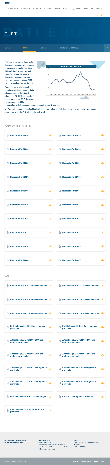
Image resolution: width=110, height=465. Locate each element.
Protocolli (48, 8)
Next (107, 48)
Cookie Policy (86, 461)
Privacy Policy (99, 461)
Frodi (57, 8)
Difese (44, 48)
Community (87, 8)
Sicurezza (25, 8)
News (98, 8)
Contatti (75, 461)
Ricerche (36, 8)
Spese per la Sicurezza (69, 48)
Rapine (7, 48)
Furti (25, 48)
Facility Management (71, 8)
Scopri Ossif (12, 8)
